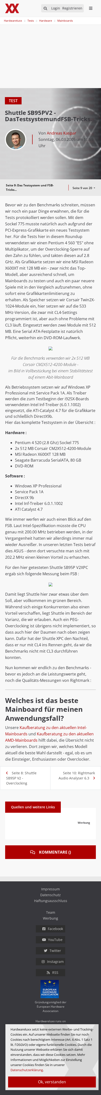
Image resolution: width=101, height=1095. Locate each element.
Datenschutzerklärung (27, 1070)
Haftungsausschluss (50, 900)
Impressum (50, 889)
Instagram (55, 961)
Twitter (55, 950)
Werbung (50, 918)
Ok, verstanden (52, 1082)
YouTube (55, 939)
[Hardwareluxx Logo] (12, 8)
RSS (55, 972)
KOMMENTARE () (55, 852)
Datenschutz (50, 895)
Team (50, 912)
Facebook (55, 928)
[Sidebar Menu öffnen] (90, 8)
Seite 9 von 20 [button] (83, 188)
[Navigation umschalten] (3, 18)
